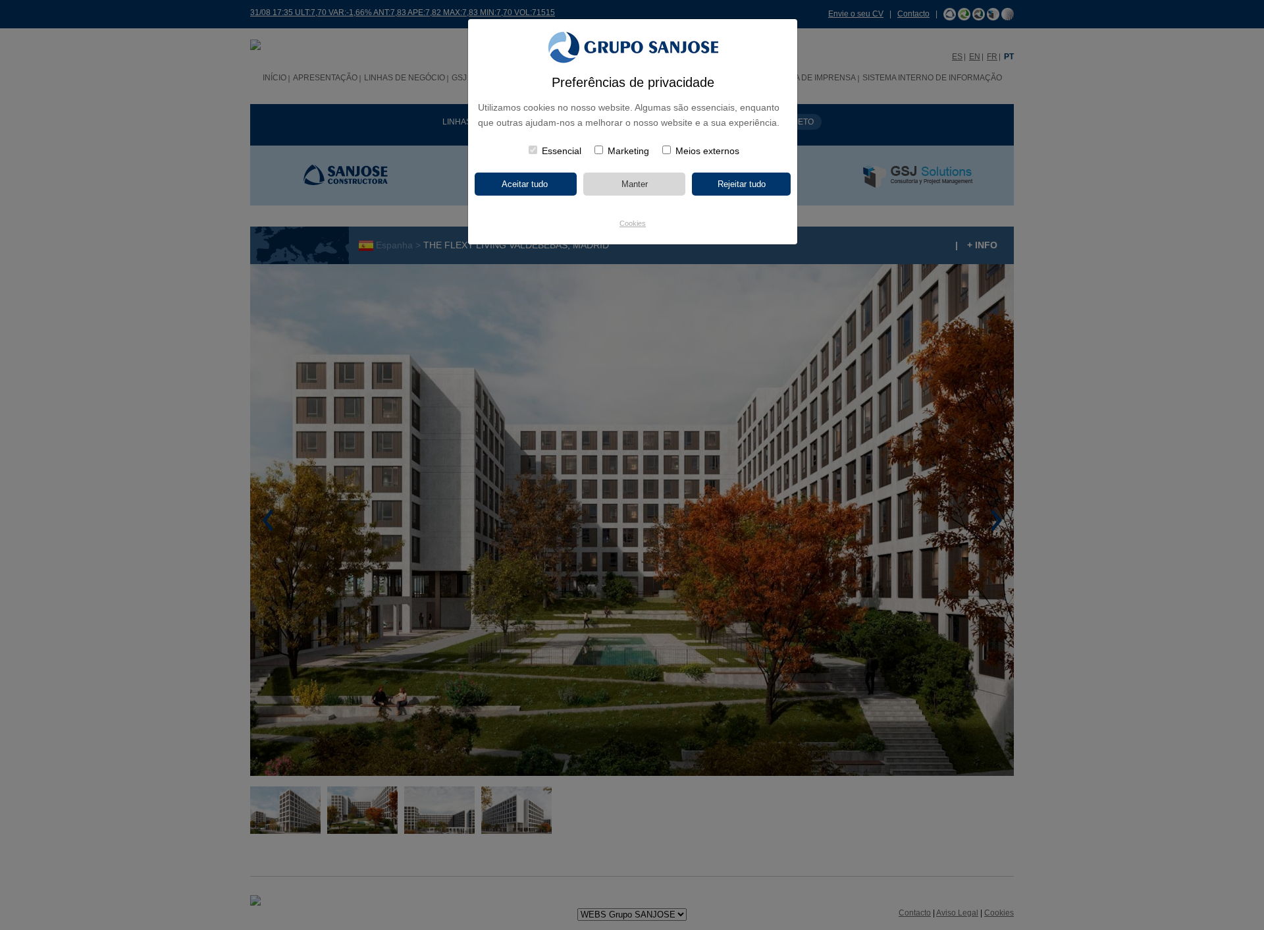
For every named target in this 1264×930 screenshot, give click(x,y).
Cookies (632, 223)
